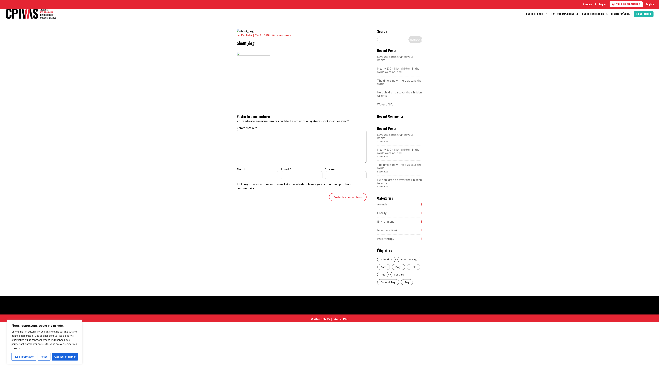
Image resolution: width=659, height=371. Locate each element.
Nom (241, 169)
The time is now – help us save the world (399, 82)
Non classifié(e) (387, 230)
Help (413, 267)
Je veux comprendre (562, 14)
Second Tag (388, 282)
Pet (383, 274)
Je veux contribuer (592, 14)
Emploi (602, 4)
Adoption (386, 259)
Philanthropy (385, 239)
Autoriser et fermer (65, 356)
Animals (382, 204)
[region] (44, 342)
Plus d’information (24, 356)
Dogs (398, 267)
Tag (406, 282)
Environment (385, 221)
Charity (381, 213)
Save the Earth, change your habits (395, 58)
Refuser (44, 356)
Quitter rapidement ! (626, 4)
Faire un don (643, 14)
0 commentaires (281, 35)
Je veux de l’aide (534, 14)
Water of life (385, 104)
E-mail (286, 169)
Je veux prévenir (620, 14)
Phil (345, 319)
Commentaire (247, 128)
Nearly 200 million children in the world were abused (398, 70)
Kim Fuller (246, 35)
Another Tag (409, 259)
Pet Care (399, 274)
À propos (587, 4)
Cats (383, 267)
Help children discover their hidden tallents (399, 94)
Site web (330, 169)
